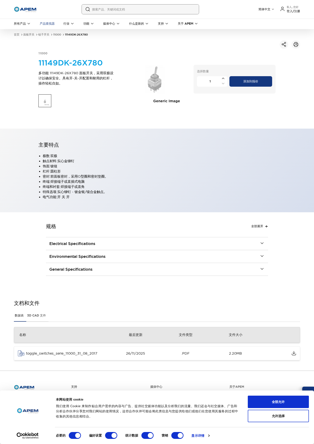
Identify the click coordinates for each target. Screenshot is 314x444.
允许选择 (278, 416)
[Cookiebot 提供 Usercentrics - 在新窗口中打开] (27, 435)
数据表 (19, 315)
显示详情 (197, 435)
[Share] (284, 44)
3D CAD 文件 (36, 315)
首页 (16, 34)
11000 (57, 34)
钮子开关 (43, 34)
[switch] (111, 435)
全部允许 (278, 402)
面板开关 (28, 34)
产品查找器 (47, 23)
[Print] (296, 44)
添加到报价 (250, 81)
